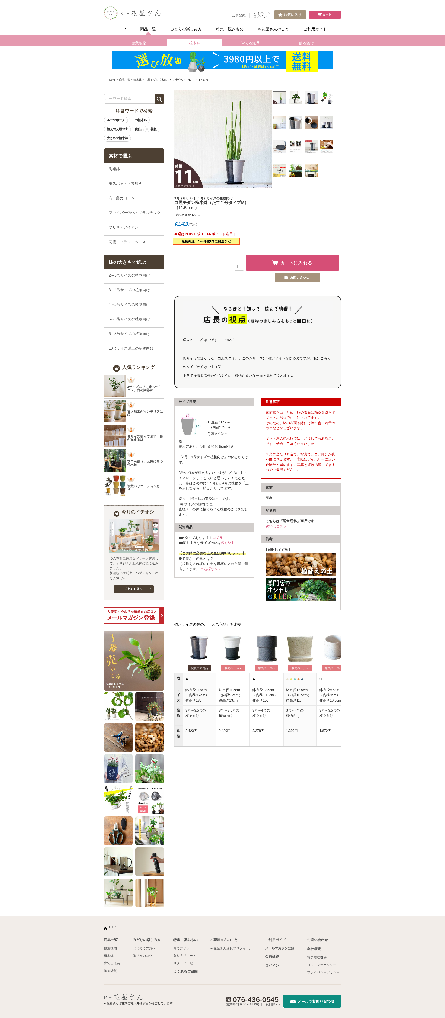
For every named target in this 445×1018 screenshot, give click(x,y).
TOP (122, 29)
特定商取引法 (317, 957)
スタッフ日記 (183, 963)
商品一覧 (148, 29)
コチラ (218, 538)
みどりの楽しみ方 (186, 29)
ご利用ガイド (315, 29)
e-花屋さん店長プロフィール (231, 948)
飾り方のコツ (142, 955)
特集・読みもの (230, 29)
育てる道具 (250, 43)
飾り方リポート (184, 955)
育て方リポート (184, 948)
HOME (112, 79)
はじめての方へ (144, 948)
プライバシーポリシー (323, 972)
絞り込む (228, 543)
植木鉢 (194, 43)
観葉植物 (138, 43)
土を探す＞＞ (210, 569)
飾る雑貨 (306, 43)
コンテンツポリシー (321, 965)
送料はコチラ (276, 526)
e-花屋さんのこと (273, 29)
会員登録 (239, 15)
